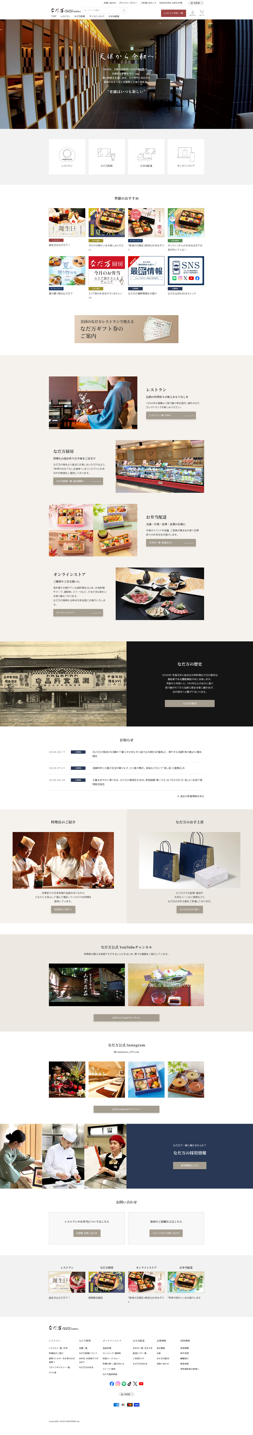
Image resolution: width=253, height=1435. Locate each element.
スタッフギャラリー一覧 (59, 1367)
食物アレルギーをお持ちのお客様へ (62, 1360)
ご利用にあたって (148, 3)
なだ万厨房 (79, 16)
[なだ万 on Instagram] (118, 1385)
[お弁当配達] (186, 1282)
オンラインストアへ (65, 613)
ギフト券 (53, 1373)
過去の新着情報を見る (192, 796)
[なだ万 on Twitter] (135, 1385)
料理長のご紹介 (56, 1353)
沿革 (159, 1353)
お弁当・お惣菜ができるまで (89, 1360)
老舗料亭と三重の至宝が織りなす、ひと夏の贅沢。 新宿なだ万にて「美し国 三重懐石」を (139, 768)
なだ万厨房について (88, 1353)
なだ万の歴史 (189, 703)
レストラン (65, 16)
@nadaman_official (126, 1052)
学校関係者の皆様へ (189, 1369)
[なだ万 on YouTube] (141, 1384)
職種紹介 (184, 1358)
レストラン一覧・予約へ (160, 415)
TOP (53, 16)
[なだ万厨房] (107, 1282)
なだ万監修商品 (110, 1374)
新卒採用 (184, 1353)
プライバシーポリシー (128, 3)
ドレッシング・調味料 (112, 1353)
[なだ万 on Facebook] (112, 1385)
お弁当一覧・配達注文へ (161, 543)
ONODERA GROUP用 (170, 3)
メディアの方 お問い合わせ (166, 1233)
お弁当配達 (114, 16)
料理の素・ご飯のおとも (113, 1364)
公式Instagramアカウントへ (126, 1109)
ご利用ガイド (138, 1358)
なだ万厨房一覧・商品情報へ (70, 481)
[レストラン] (67, 1282)
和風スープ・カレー (111, 1358)
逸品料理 (107, 1348)
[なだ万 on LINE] (124, 1385)
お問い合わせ (110, 3)
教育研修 (184, 1364)
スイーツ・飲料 (109, 1369)
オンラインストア (96, 16)
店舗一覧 (83, 1348)
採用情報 (184, 1348)
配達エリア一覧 (140, 1353)
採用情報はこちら (189, 1165)
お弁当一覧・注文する (142, 1348)
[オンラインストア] (146, 1282)
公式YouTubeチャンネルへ (126, 1018)
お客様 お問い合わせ (87, 1233)
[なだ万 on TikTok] (129, 1385)
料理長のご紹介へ (63, 909)
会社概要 (161, 1348)
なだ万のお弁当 (86, 1367)
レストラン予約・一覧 (173, 13)
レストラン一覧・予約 (58, 1348)
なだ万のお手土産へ (190, 909)
